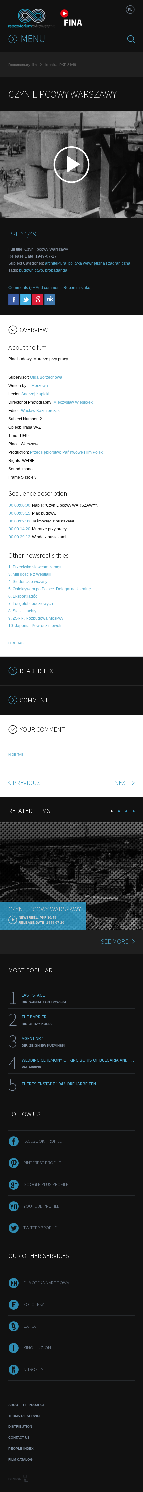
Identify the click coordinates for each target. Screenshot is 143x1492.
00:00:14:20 (19, 529)
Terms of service (25, 1415)
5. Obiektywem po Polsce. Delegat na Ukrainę (49, 589)
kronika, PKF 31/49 (60, 65)
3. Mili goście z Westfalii (29, 574)
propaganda (56, 270)
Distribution (20, 1426)
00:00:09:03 (19, 521)
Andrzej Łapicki (35, 394)
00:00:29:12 (19, 537)
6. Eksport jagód (23, 596)
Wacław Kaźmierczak (40, 410)
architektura (55, 263)
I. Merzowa (38, 385)
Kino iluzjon (37, 1348)
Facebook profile (42, 1141)
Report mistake (76, 287)
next (122, 782)
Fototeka (33, 1304)
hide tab (16, 643)
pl (130, 9)
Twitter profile (40, 1228)
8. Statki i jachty (22, 611)
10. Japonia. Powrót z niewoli (34, 625)
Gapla (29, 1326)
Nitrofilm (33, 1369)
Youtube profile (41, 1206)
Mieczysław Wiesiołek (73, 402)
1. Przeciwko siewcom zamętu (35, 567)
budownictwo (31, 270)
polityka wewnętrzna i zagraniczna (99, 263)
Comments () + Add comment (34, 287)
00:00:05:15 (19, 513)
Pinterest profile (42, 1163)
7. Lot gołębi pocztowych (30, 603)
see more (114, 941)
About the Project (26, 1405)
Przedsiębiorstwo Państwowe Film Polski (67, 452)
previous (27, 782)
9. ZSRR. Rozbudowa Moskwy (35, 618)
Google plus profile (45, 1184)
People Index (21, 1448)
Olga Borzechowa (46, 377)
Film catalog (20, 1459)
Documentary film (22, 65)
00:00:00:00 (19, 505)
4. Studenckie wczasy (27, 581)
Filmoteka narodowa (46, 1283)
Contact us (19, 1437)
